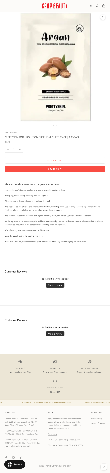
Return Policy (96, 418)
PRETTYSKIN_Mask (11, 132)
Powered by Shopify (63, 466)
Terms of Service (98, 423)
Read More (52, 434)
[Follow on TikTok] (20, 457)
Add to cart (55, 160)
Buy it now (55, 169)
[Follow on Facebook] (6, 457)
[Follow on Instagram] (13, 457)
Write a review (55, 285)
